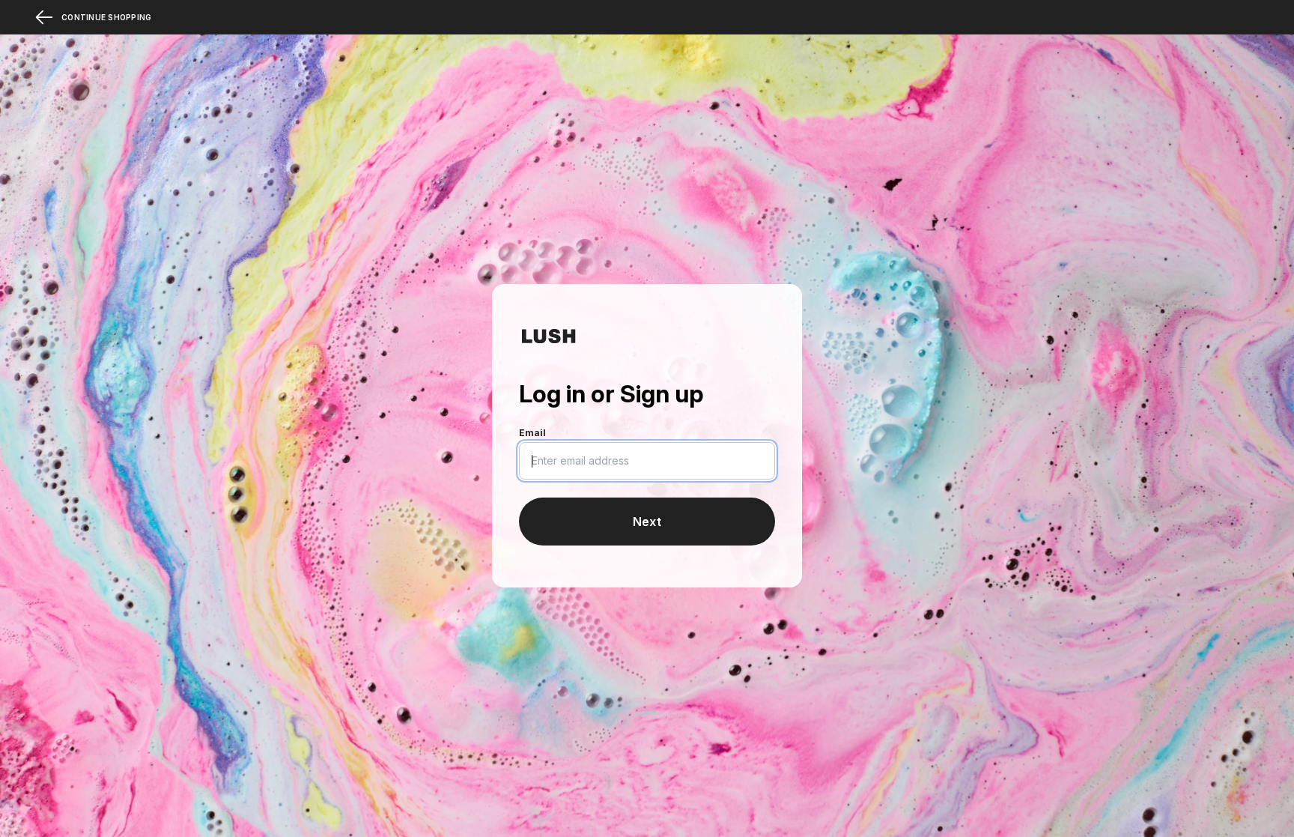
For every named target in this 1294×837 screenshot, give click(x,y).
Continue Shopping (106, 17)
